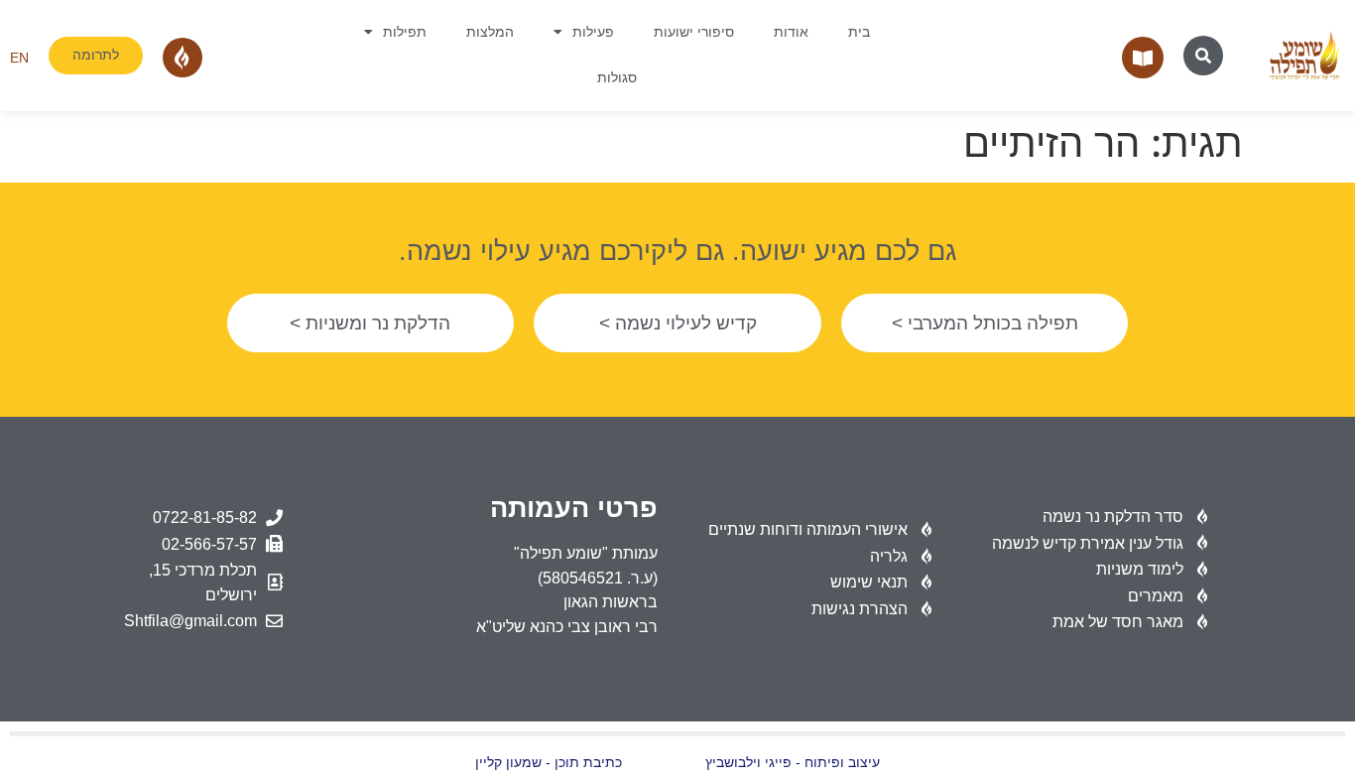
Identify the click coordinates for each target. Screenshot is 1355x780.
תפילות (405, 32)
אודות (791, 32)
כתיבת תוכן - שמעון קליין (548, 762)
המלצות (490, 32)
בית (859, 32)
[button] (1203, 55)
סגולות (617, 77)
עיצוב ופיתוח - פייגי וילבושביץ (792, 762)
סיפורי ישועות (694, 32)
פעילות (593, 32)
